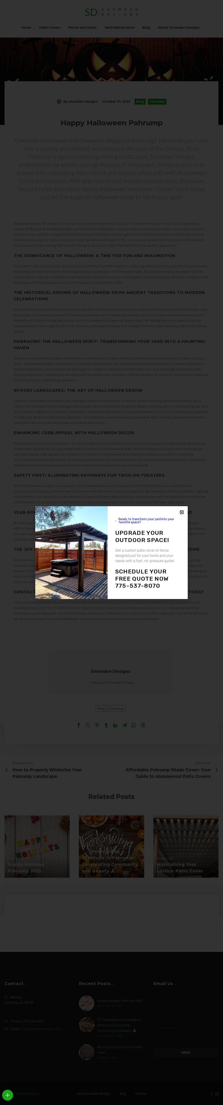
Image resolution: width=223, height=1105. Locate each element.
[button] (181, 512)
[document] (111, 552)
